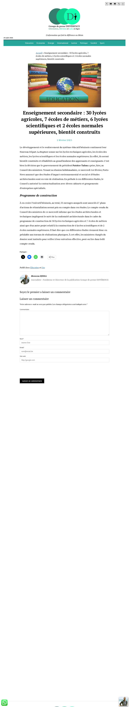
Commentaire (24, 309)
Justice (74, 43)
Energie (51, 43)
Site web (23, 356)
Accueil (39, 53)
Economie (41, 43)
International (62, 43)
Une (43, 267)
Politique (84, 43)
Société (94, 43)
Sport (102, 43)
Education (29, 43)
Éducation (34, 267)
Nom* (22, 339)
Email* (22, 347)
